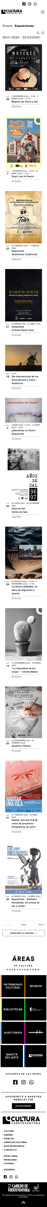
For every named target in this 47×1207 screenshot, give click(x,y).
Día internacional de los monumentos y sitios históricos (25, 380)
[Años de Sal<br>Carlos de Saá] (23, 474)
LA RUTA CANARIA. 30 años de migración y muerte (24, 590)
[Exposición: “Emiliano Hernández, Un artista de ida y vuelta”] (23, 868)
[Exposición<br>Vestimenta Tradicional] (23, 217)
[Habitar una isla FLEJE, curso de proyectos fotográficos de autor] (23, 786)
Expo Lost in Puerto (23, 176)
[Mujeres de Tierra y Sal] (23, 67)
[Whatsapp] (35, 4)
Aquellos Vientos (21, 745)
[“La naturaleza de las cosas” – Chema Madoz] (23, 634)
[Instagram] (30, 4)
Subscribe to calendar (22, 933)
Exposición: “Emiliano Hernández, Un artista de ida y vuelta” (26, 902)
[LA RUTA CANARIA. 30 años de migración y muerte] (23, 553)
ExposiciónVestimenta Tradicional (24, 252)
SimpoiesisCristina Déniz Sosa (23, 328)
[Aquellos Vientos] (23, 712)
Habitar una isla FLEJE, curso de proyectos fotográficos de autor (25, 823)
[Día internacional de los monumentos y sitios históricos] (23, 358)
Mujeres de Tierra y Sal (25, 101)
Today (23, 924)
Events (8, 25)
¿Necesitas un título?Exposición (24, 432)
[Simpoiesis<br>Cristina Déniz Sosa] (23, 295)
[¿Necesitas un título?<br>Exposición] (23, 410)
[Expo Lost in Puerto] (23, 142)
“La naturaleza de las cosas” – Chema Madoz (25, 670)
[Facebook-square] (24, 4)
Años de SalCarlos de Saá (19, 510)
